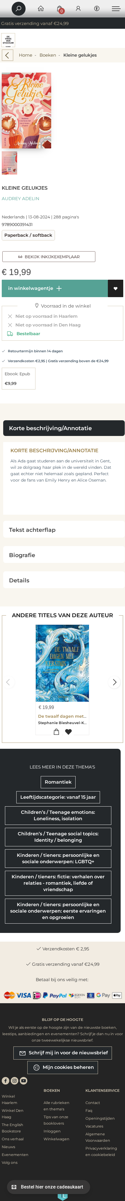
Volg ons (9, 1162)
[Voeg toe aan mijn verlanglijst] (115, 288)
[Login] (78, 9)
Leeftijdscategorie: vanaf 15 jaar (58, 797)
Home (25, 55)
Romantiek (58, 782)
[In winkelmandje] (56, 732)
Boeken (48, 55)
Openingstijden (100, 1118)
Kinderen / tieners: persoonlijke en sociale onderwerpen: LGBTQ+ (58, 858)
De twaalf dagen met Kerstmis (70, 716)
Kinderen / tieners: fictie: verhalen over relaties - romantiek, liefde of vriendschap (58, 883)
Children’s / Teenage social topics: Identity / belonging (58, 837)
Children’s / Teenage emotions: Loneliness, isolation (58, 815)
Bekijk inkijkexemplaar (51, 256)
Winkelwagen (56, 1139)
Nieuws (8, 1147)
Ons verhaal (13, 1139)
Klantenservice (102, 1090)
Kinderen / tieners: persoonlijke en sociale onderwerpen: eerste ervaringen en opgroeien (58, 911)
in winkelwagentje (30, 288)
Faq (88, 1110)
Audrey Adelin (20, 198)
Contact (92, 1103)
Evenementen (15, 1154)
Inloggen (52, 1131)
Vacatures (94, 1126)
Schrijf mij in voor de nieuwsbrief (68, 1052)
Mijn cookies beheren (68, 1067)
